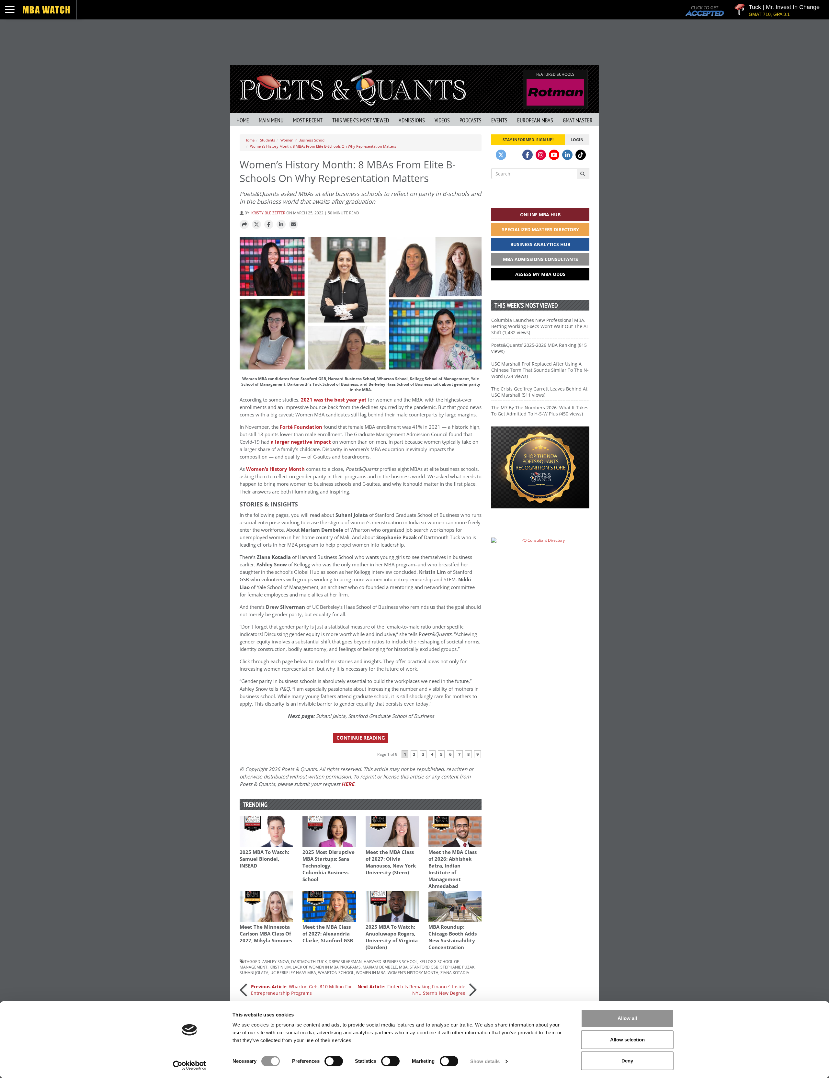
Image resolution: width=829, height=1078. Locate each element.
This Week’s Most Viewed (360, 120)
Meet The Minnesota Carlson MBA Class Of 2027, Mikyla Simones (266, 934)
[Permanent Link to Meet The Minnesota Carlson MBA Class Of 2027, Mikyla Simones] (266, 906)
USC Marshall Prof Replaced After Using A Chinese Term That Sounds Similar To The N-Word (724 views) (540, 370)
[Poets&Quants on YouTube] (554, 155)
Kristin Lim (280, 967)
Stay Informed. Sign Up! (528, 139)
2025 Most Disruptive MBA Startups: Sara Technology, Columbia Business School (328, 866)
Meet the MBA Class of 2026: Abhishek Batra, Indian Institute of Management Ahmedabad (452, 869)
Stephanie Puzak (457, 967)
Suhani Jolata (254, 972)
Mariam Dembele (380, 967)
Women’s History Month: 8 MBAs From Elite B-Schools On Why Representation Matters (323, 146)
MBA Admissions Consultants (540, 259)
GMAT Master (578, 120)
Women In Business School (302, 140)
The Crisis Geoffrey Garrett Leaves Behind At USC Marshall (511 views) (539, 392)
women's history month (413, 972)
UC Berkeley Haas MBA (293, 972)
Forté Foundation (301, 427)
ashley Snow (275, 961)
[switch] (333, 1061)
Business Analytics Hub (540, 244)
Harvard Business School (390, 961)
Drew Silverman (345, 961)
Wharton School (336, 972)
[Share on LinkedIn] (281, 224)
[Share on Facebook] (268, 224)
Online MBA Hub (540, 214)
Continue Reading (360, 737)
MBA (403, 967)
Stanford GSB (424, 967)
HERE (347, 784)
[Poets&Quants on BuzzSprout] (514, 155)
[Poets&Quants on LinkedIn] (567, 155)
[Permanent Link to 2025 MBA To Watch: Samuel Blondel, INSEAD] (266, 831)
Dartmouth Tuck (309, 961)
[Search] (583, 173)
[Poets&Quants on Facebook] (527, 155)
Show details (485, 1061)
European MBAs (535, 120)
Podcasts (471, 120)
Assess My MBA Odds (540, 274)
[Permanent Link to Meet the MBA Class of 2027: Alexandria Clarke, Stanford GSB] (329, 906)
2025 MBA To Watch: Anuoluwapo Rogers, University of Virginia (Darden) (392, 937)
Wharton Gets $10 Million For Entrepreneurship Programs (301, 989)
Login (577, 139)
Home (242, 120)
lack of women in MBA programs (327, 967)
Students (267, 140)
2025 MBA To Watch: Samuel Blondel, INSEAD (264, 859)
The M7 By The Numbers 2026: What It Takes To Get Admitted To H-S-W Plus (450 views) (539, 410)
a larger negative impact (301, 441)
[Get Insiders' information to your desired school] (540, 467)
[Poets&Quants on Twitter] (501, 155)
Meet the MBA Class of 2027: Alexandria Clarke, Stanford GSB (327, 934)
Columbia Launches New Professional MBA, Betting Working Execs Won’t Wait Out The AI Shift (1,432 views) (539, 326)
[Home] (353, 87)
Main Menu (271, 120)
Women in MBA (371, 972)
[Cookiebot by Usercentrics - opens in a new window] (189, 1065)
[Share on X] (256, 224)
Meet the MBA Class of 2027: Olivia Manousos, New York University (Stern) (391, 862)
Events (499, 120)
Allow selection (627, 1039)
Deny (627, 1060)
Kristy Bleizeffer (268, 212)
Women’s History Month (275, 469)
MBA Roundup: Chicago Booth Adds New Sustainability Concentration (452, 937)
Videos (442, 120)
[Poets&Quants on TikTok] (580, 155)
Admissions (412, 120)
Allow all (627, 1018)
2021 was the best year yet (334, 399)
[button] (244, 224)
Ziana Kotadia (454, 972)
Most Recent (308, 120)
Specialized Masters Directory (540, 229)
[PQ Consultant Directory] (540, 553)
